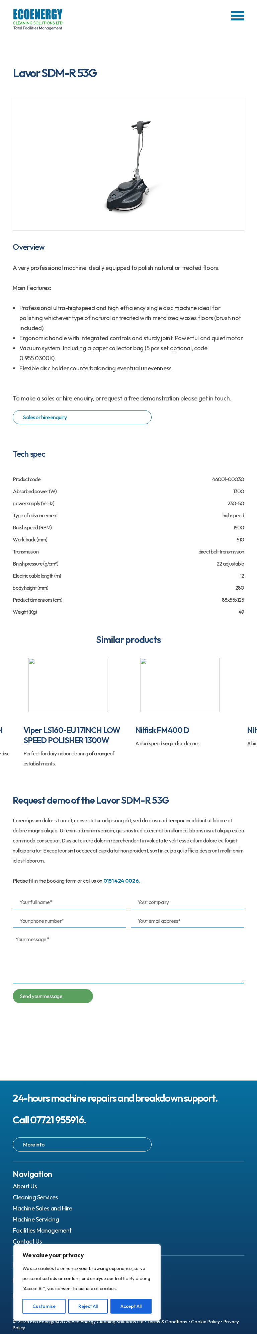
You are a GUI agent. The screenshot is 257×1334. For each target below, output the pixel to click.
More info (34, 1144)
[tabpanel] (72, 711)
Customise (44, 1306)
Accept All (131, 1306)
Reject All (88, 1306)
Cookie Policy (205, 1322)
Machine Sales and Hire (42, 1208)
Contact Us (27, 1241)
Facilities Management (42, 1230)
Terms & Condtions (167, 1322)
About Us (25, 1186)
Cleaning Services (35, 1197)
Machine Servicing (36, 1219)
